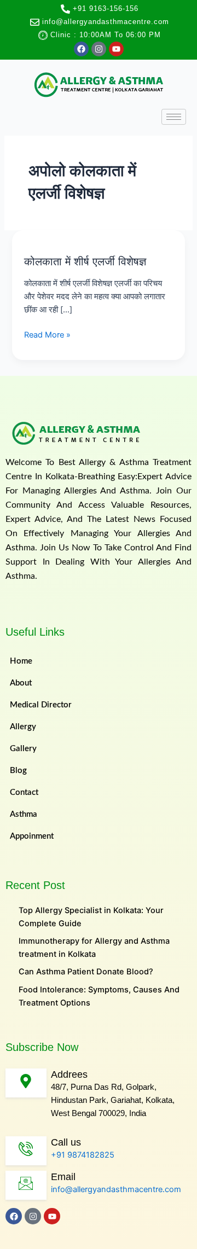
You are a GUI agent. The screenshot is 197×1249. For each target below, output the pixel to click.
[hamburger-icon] (173, 117)
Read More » (47, 334)
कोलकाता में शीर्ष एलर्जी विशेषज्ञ (85, 261)
